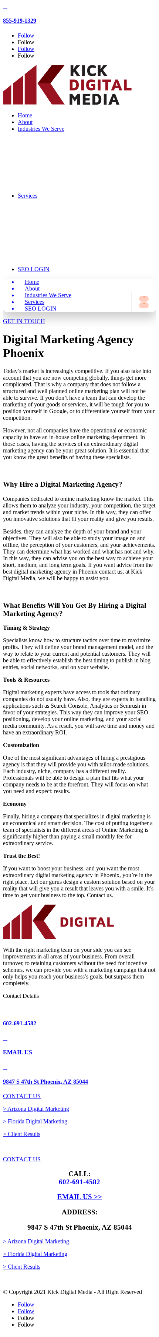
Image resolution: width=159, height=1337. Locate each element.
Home (25, 115)
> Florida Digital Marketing (35, 1121)
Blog (45, 270)
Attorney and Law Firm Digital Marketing (64, 146)
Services (34, 302)
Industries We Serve (41, 129)
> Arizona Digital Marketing (36, 1109)
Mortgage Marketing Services (60, 172)
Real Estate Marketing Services (62, 186)
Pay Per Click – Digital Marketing (63, 246)
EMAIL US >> (79, 1197)
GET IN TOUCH (24, 321)
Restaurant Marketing (65, 196)
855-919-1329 (19, 20)
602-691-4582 (19, 1023)
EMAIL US (17, 1052)
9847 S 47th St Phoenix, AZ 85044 (45, 1081)
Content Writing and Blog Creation (66, 259)
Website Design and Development (60, 213)
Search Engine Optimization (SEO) (69, 226)
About (25, 122)
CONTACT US (22, 1096)
